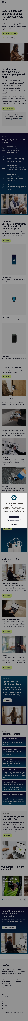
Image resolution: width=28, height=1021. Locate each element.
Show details (13, 524)
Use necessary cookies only (13, 520)
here (17, 513)
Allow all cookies (13, 517)
